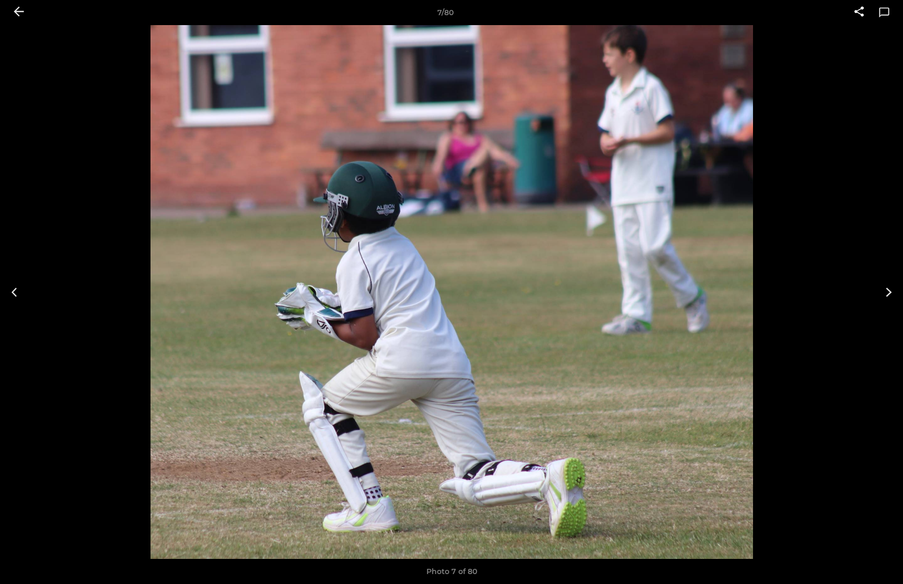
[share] (859, 12)
